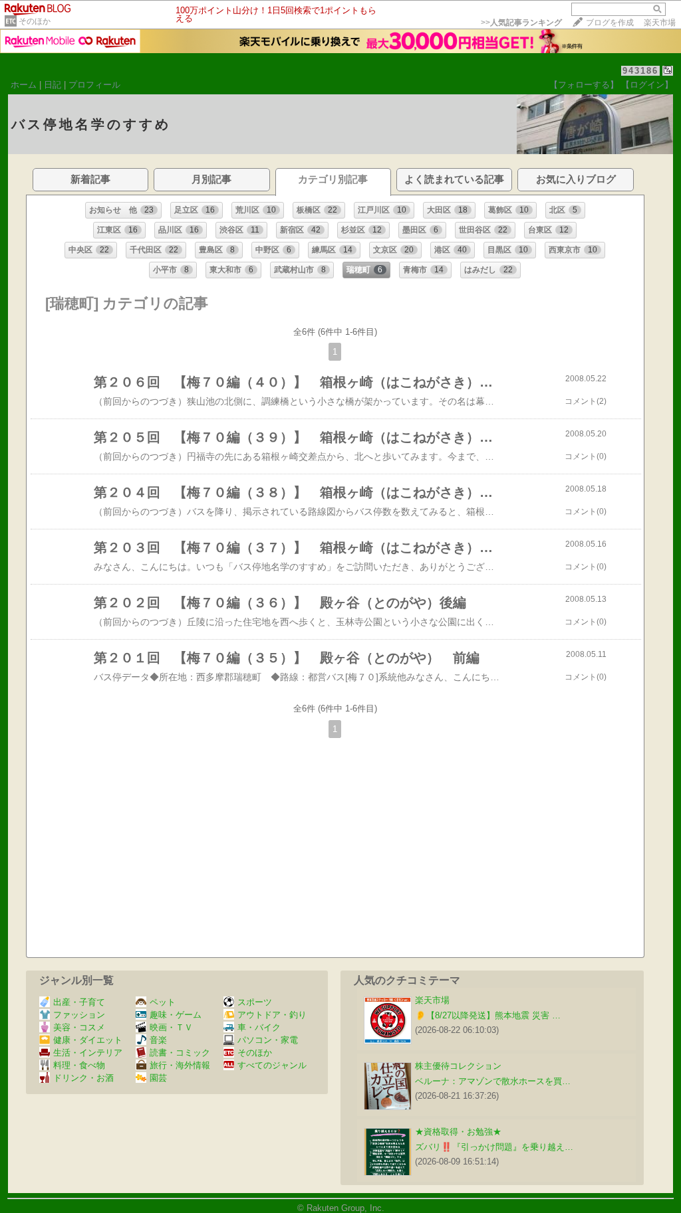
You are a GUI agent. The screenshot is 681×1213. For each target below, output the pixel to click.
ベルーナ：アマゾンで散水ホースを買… (493, 1081)
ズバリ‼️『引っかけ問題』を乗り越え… (494, 1147)
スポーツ (254, 1002)
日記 (52, 85)
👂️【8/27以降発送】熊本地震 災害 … (488, 1015)
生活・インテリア (87, 1053)
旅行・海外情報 (180, 1065)
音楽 (158, 1040)
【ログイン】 (647, 85)
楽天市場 (660, 22)
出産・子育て (79, 1002)
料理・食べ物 (79, 1065)
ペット (163, 1002)
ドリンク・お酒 (83, 1078)
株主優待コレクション (458, 1066)
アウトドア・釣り (272, 1015)
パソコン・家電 (267, 1040)
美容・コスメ (79, 1027)
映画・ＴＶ (171, 1027)
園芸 (158, 1078)
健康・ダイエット (87, 1040)
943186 (640, 71)
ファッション (79, 1015)
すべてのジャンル (272, 1065)
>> (521, 22)
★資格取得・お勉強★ (458, 1132)
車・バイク (259, 1027)
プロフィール (94, 85)
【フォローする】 (583, 85)
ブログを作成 (610, 22)
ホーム (24, 85)
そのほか (35, 21)
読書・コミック (180, 1053)
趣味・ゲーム (176, 1015)
